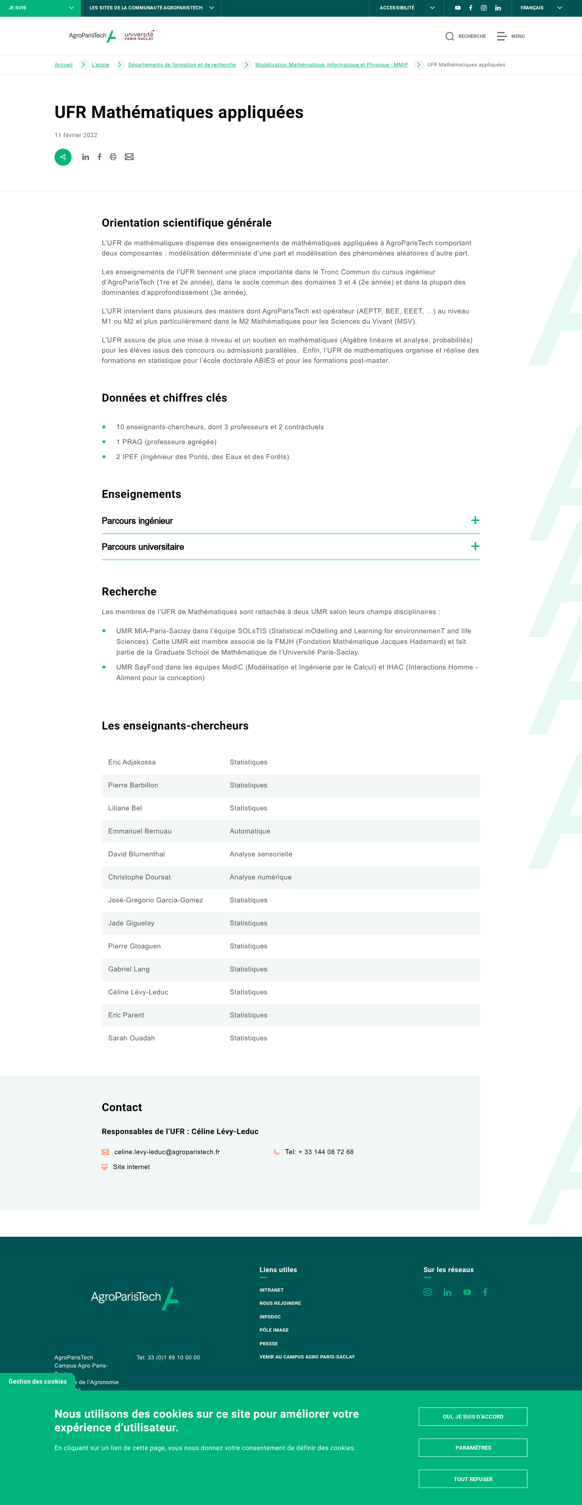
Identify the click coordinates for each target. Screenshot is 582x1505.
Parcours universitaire (143, 546)
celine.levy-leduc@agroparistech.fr (167, 1152)
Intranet (271, 1290)
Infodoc (270, 1317)
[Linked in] (85, 157)
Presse (268, 1344)
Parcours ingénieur (137, 521)
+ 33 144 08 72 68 (326, 1152)
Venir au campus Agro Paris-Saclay (307, 1357)
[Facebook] (100, 157)
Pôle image (273, 1330)
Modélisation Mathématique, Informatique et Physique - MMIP (331, 65)
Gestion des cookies (38, 1381)
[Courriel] (129, 157)
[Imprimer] (113, 157)
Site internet (131, 1167)
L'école (100, 65)
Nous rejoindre (280, 1303)
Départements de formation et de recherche (182, 65)
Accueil (64, 65)
